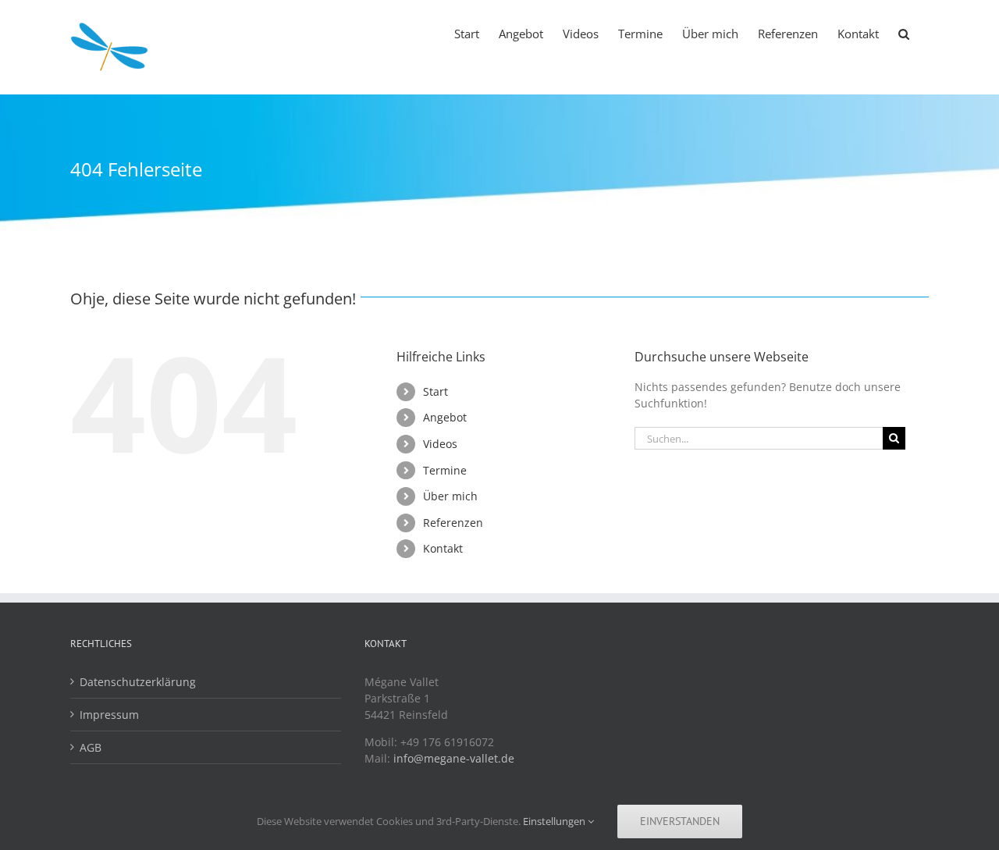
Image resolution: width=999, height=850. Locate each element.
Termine (445, 470)
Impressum (109, 714)
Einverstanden (680, 821)
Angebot (445, 417)
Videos (440, 443)
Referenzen (453, 522)
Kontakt (443, 548)
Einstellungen (555, 821)
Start (435, 391)
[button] (903, 33)
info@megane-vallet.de (453, 758)
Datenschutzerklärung (138, 681)
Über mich (450, 496)
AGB (90, 747)
